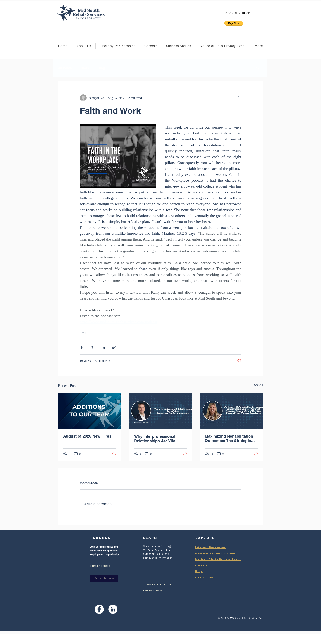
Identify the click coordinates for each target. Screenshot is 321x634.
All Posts (65, 68)
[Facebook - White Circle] (99, 609)
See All (258, 385)
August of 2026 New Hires (87, 436)
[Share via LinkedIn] (103, 347)
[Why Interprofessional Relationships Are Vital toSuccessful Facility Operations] (160, 411)
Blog (101, 68)
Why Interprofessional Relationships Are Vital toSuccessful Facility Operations (155, 438)
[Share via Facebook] (82, 347)
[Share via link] (114, 347)
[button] (257, 68)
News (84, 68)
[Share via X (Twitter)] (92, 347)
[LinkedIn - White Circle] (112, 609)
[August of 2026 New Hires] (89, 411)
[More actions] (238, 97)
